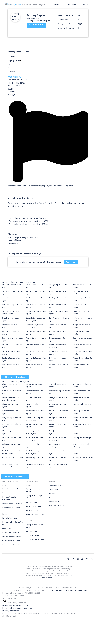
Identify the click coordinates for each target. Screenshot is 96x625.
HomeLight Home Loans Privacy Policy (17, 608)
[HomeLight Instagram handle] (78, 559)
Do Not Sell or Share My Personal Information (69, 590)
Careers (52, 493)
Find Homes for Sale (10, 493)
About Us (56, 4)
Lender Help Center (33, 535)
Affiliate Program (55, 501)
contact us (50, 578)
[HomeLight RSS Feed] (92, 559)
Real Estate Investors (57, 505)
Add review (70, 262)
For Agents (71, 4)
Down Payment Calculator (12, 504)
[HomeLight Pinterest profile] (87, 559)
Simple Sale (6, 528)
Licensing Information (10, 611)
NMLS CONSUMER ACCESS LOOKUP (16, 605)
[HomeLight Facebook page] (73, 559)
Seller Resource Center (11, 541)
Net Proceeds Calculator (11, 537)
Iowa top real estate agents (83, 404)
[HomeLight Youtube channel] (82, 559)
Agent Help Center (33, 510)
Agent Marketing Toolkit (35, 514)
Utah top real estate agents (12, 457)
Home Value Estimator (10, 532)
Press (51, 497)
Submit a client (31, 502)
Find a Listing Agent (9, 518)
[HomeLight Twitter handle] (68, 559)
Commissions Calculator (11, 545)
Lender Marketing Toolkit (35, 539)
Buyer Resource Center (11, 508)
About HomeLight (56, 485)
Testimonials (54, 489)
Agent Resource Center (34, 506)
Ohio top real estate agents (83, 437)
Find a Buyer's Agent (10, 489)
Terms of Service (18, 590)
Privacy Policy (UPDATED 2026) (39, 590)
